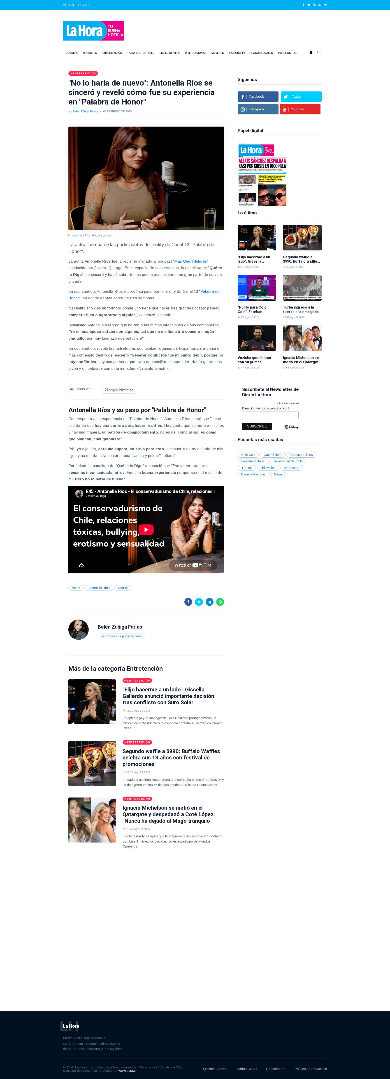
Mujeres (217, 53)
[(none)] (78, 629)
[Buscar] (319, 53)
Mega (278, 474)
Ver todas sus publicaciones (121, 636)
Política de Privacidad (310, 1069)
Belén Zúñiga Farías (85, 111)
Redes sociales (301, 455)
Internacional (195, 53)
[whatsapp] (220, 602)
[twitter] (308, 5)
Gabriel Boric (273, 455)
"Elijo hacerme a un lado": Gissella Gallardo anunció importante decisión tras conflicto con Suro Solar (168, 696)
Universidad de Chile (288, 461)
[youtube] (319, 5)
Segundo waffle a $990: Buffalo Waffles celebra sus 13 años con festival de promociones (171, 758)
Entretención (112, 53)
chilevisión (268, 468)
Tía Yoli (246, 468)
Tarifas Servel (247, 1069)
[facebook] (303, 5)
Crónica (72, 53)
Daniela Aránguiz (253, 474)
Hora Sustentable (141, 53)
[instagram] (314, 5)
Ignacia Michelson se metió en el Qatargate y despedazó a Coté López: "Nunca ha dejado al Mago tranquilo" (169, 814)
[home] (93, 30)
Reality (123, 588)
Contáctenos (275, 1069)
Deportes (90, 53)
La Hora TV (237, 53)
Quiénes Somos (215, 1069)
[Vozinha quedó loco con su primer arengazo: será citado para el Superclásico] (257, 338)
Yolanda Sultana (253, 461)
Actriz (76, 588)
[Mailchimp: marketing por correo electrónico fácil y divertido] (291, 430)
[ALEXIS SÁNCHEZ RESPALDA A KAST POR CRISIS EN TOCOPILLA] (262, 174)
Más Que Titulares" (191, 261)
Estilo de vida (170, 53)
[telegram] (325, 5)
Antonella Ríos (99, 588)
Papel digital (287, 53)
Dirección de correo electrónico (265, 408)
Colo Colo (248, 455)
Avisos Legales (262, 53)
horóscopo (291, 468)
